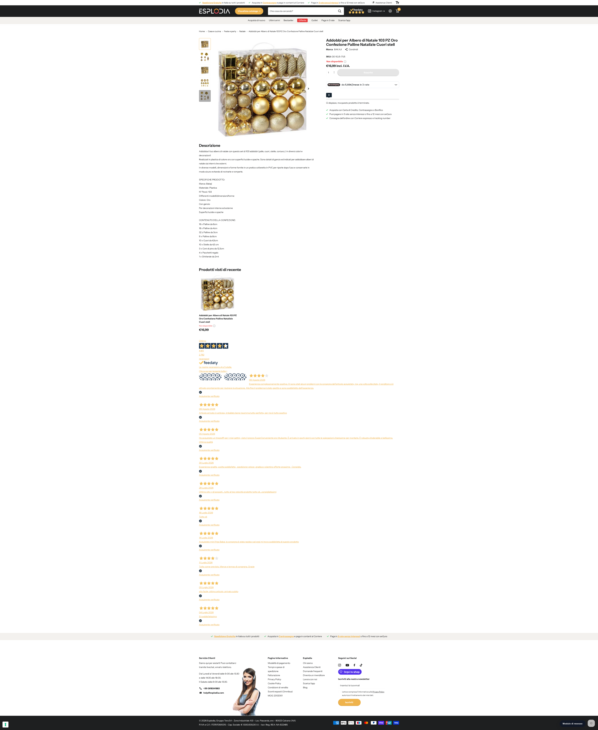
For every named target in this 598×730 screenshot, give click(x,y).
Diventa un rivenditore (314, 675)
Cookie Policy (274, 683)
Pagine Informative (278, 658)
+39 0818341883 (211, 688)
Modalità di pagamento (279, 663)
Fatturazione (274, 675)
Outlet (314, 20)
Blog (305, 687)
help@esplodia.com (213, 692)
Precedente (210, 376)
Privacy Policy (274, 679)
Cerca (339, 11)
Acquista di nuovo (256, 20)
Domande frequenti (312, 671)
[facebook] (354, 665)
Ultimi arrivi (274, 20)
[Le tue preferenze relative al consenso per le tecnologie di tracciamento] (5, 724)
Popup (345, 61)
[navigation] (205, 44)
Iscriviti (349, 702)
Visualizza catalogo (248, 11)
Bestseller (288, 20)
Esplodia (307, 658)
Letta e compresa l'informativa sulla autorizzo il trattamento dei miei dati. (363, 693)
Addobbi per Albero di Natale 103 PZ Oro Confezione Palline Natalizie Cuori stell (218, 318)
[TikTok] (361, 665)
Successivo (235, 376)
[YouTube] (347, 665)
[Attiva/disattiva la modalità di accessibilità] (397, 3)
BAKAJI (338, 49)
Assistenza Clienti (311, 667)
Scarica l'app (344, 20)
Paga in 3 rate (328, 20)
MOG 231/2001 (275, 695)
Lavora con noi (310, 679)
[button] (335, 70)
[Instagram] (339, 665)
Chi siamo (308, 663)
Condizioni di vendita (278, 687)
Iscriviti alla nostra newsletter (354, 679)
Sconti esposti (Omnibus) (280, 691)
